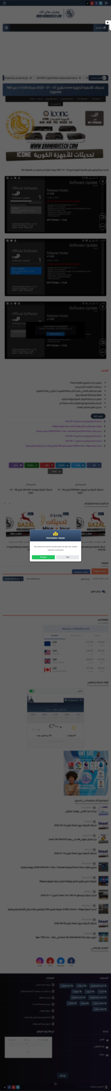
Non (67, 557)
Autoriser (43, 557)
